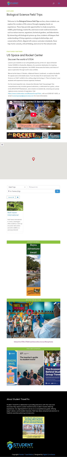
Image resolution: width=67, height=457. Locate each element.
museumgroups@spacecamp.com (23, 96)
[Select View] (18, 197)
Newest (10, 197)
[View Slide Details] (18, 367)
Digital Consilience (49, 454)
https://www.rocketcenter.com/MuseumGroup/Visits (24, 93)
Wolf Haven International (13, 213)
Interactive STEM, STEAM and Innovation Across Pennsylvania (33, 342)
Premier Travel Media (26, 454)
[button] (33, 159)
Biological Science (12, 209)
